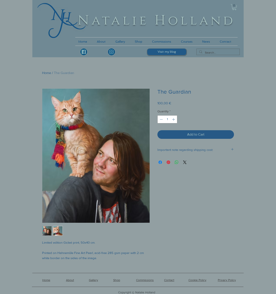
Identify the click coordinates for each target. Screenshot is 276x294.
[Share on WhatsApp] (176, 162)
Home (46, 73)
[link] (234, 7)
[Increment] (174, 119)
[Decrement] (160, 119)
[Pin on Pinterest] (168, 162)
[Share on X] (184, 162)
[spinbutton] (167, 119)
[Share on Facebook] (160, 162)
